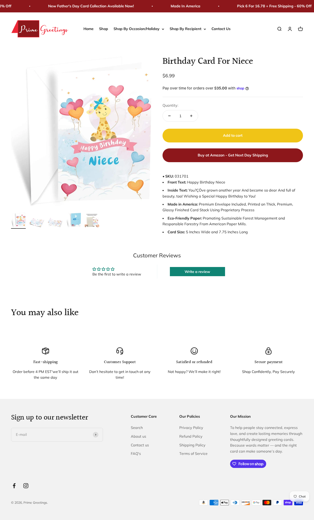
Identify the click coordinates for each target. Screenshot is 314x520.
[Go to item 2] (36, 223)
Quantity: (170, 105)
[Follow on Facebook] (14, 486)
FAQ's (136, 453)
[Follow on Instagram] (26, 486)
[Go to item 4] (73, 220)
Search (137, 427)
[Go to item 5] (92, 221)
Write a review (197, 271)
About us (138, 436)
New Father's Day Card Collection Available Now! (87, 6)
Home (88, 28)
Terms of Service (193, 453)
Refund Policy (191, 436)
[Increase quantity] (191, 115)
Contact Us (221, 28)
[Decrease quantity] (169, 115)
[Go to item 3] (55, 223)
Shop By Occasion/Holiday (137, 28)
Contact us (140, 445)
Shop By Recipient (185, 28)
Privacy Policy (191, 427)
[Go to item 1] (18, 220)
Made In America (182, 6)
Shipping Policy (192, 445)
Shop (103, 28)
